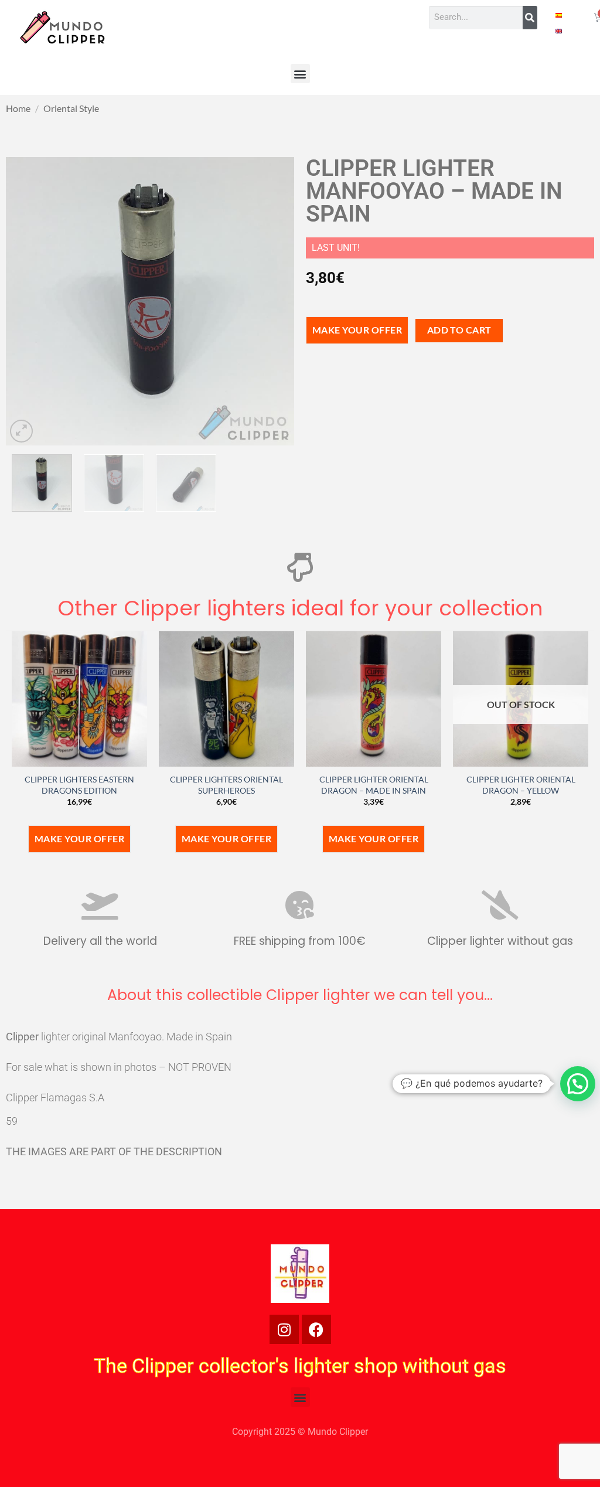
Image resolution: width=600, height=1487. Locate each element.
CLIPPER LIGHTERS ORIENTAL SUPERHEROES (226, 784)
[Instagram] (284, 1329)
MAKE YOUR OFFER (357, 330)
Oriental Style (71, 108)
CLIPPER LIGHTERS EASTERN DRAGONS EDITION (79, 784)
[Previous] (26, 300)
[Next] (273, 300)
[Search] (530, 17)
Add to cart (459, 330)
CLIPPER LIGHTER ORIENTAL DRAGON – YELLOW (520, 784)
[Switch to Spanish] (559, 14)
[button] (300, 73)
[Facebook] (316, 1329)
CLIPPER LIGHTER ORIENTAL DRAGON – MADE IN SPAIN (373, 784)
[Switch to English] (559, 30)
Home (18, 108)
